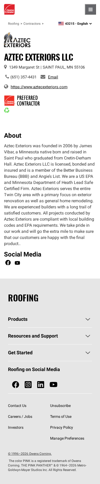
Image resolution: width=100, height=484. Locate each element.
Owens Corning (9, 9)
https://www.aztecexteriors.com (39, 86)
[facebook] (15, 384)
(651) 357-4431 (23, 76)
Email (53, 76)
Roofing (13, 24)
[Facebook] (8, 263)
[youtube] (53, 384)
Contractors (32, 24)
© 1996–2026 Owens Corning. (30, 454)
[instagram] (28, 384)
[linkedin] (40, 384)
